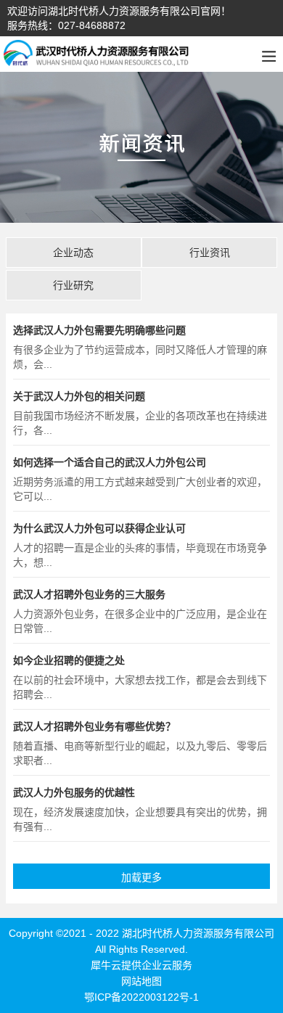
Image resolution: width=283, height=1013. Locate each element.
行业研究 (73, 285)
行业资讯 (209, 252)
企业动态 (73, 252)
